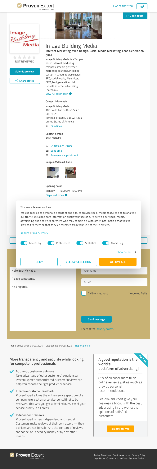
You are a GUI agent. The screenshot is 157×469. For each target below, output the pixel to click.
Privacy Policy (39, 233)
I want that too (123, 6)
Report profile (82, 345)
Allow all (118, 262)
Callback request (98, 293)
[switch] (50, 243)
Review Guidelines (102, 455)
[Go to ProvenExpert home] (35, 7)
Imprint (24, 233)
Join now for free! (120, 428)
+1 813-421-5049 (61, 146)
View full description (57, 93)
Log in (142, 6)
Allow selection (78, 262)
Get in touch (136, 15)
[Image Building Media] (24, 38)
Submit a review (24, 71)
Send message (96, 319)
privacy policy (104, 329)
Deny (39, 262)
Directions (56, 126)
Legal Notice (99, 458)
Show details (124, 252)
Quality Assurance (121, 455)
